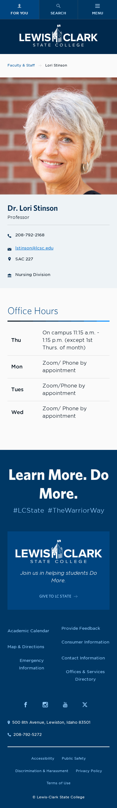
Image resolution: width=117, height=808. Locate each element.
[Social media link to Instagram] (48, 704)
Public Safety (74, 758)
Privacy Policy (89, 771)
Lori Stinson (56, 65)
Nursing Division (32, 274)
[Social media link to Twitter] (88, 704)
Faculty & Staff (21, 65)
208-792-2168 (30, 235)
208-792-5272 (27, 734)
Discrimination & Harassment (41, 771)
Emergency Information (31, 664)
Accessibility (42, 758)
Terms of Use (58, 783)
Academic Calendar (28, 630)
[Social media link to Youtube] (68, 704)
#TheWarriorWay (76, 510)
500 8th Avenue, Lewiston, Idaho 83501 (51, 722)
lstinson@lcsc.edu (34, 248)
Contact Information (83, 658)
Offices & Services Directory (85, 675)
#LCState (28, 510)
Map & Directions (25, 646)
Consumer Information (85, 642)
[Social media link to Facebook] (29, 704)
